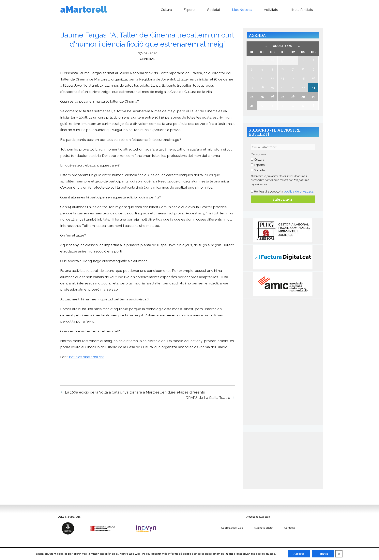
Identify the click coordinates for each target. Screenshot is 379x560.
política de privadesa (298, 191)
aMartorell (83, 9)
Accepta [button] (299, 554)
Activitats (271, 10)
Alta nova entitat (263, 527)
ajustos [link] (270, 554)
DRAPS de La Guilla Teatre (208, 397)
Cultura (166, 10)
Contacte (289, 527)
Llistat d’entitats (301, 10)
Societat (213, 10)
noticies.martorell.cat (86, 357)
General (147, 59)
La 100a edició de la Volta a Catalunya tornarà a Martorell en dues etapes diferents (135, 392)
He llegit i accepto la (283, 191)
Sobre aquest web (232, 527)
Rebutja (323, 554)
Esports (189, 10)
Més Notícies (242, 10)
